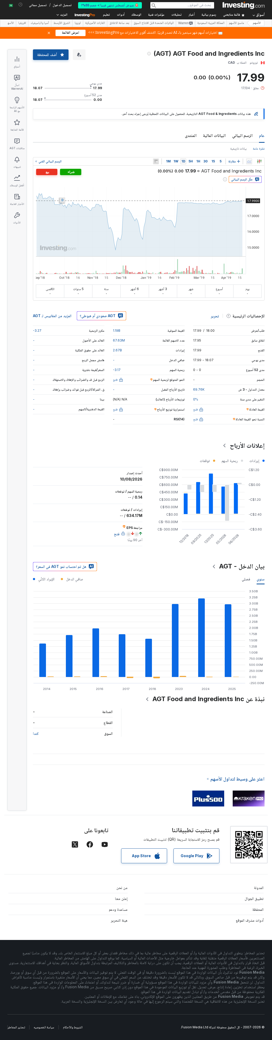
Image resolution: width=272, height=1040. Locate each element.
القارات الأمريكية (95, 23)
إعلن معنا (121, 898)
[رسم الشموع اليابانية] (259, 161)
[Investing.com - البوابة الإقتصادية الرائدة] (244, 5)
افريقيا (22, 23)
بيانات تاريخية (238, 148)
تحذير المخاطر (16, 1027)
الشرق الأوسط (61, 23)
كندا (36, 733)
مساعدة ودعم (118, 909)
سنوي (261, 579)
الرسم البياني (242, 135)
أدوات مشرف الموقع (250, 920)
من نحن (122, 887)
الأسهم (257, 23)
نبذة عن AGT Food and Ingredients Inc (208, 699)
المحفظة (258, 909)
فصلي (246, 579)
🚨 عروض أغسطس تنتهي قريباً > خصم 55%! (110, 5)
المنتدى (191, 135)
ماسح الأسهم (236, 23)
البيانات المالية (214, 135)
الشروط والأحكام (73, 1027)
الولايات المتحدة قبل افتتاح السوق (154, 23)
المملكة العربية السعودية (210, 23)
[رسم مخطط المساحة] (249, 161)
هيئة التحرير (119, 920)
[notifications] (21, 4)
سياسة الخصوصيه (44, 1027)
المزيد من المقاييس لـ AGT (52, 315)
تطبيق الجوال (254, 898)
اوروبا (78, 23)
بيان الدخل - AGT (242, 566)
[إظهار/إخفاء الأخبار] (156, 161)
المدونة (259, 887)
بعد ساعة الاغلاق (119, 23)
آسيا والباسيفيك (40, 23)
